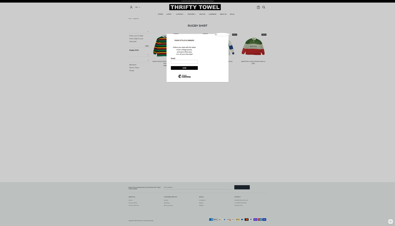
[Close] (222, 34)
